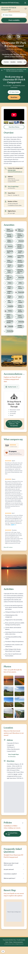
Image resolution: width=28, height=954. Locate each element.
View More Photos (14, 127)
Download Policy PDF (12, 833)
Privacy (11, 942)
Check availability (14, 20)
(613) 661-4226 (11, 170)
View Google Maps (13, 186)
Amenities (12, 62)
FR (3, 951)
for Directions (12, 756)
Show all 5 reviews (8, 547)
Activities (19, 62)
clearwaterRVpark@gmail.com (15, 171)
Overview (6, 62)
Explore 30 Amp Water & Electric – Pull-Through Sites (14, 423)
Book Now (14, 97)
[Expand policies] (22, 823)
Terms (6, 942)
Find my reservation (18, 942)
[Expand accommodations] (23, 374)
